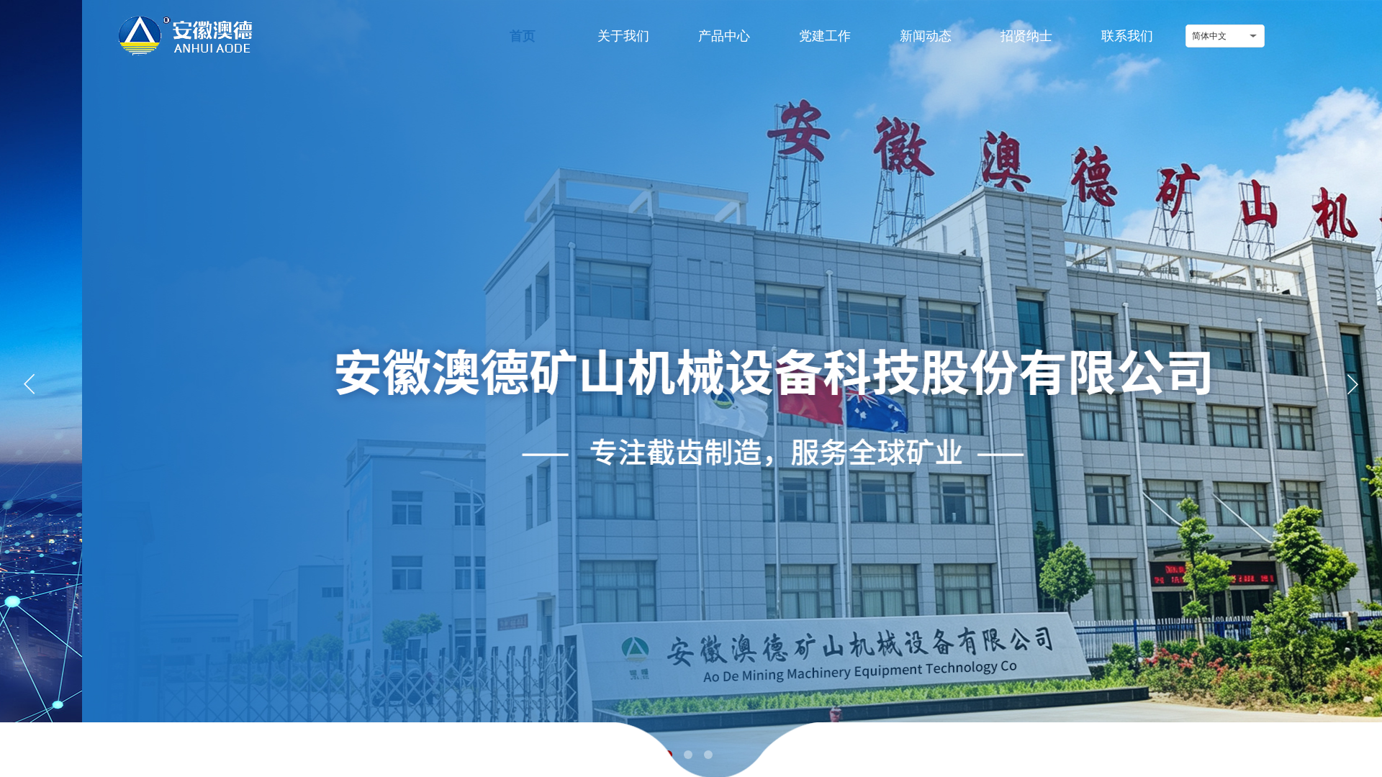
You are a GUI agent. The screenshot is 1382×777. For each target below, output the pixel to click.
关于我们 (623, 36)
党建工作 (825, 36)
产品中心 (724, 36)
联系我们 (1127, 36)
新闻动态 (926, 36)
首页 (523, 36)
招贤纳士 (1026, 36)
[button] (1352, 384)
